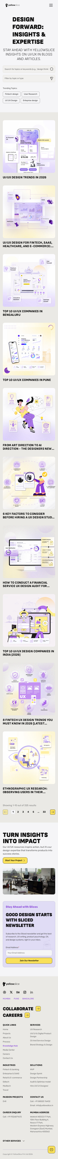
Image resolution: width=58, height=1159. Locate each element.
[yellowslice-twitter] (11, 992)
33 (44, 812)
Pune (16, 998)
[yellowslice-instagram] (24, 992)
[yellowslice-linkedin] (31, 992)
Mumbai (6, 998)
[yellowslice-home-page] (12, 5)
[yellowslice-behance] (18, 992)
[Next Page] (52, 812)
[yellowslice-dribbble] (4, 992)
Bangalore (28, 998)
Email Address (12, 947)
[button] (51, 5)
